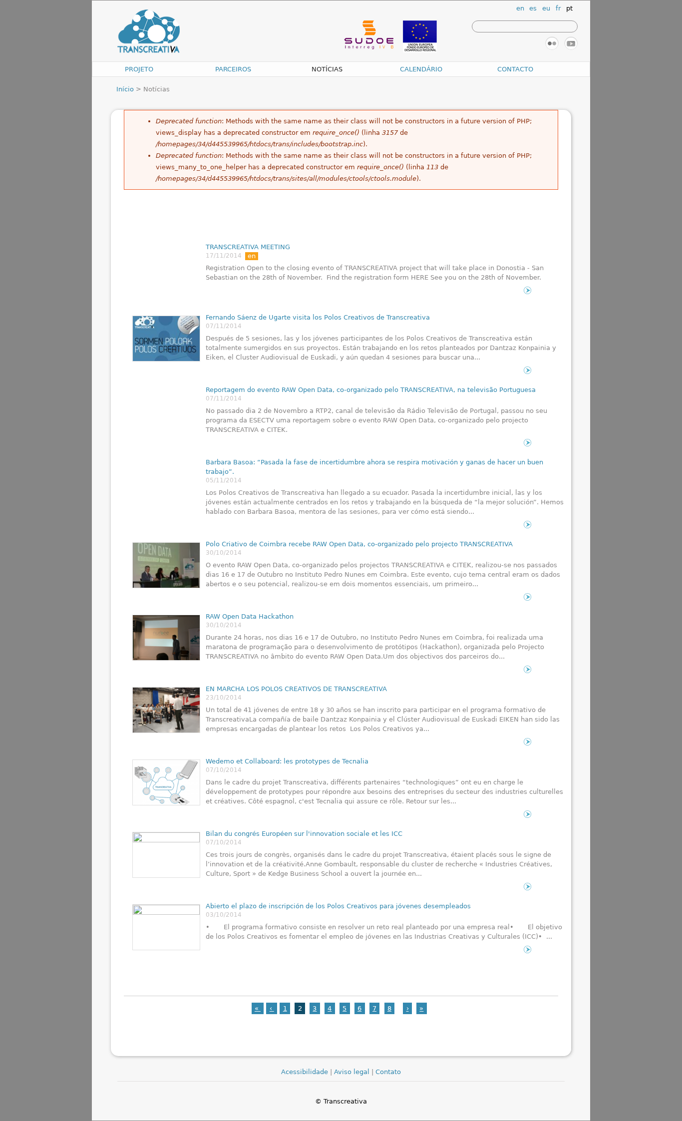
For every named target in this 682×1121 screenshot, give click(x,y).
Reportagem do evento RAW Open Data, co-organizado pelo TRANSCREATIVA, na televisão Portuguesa (371, 389)
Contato (388, 1072)
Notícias (327, 69)
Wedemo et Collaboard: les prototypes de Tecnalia (287, 761)
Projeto (139, 69)
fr (558, 8)
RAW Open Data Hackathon (250, 616)
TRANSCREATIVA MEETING (248, 247)
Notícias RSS (521, 1046)
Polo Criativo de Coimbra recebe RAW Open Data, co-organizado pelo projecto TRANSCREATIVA (359, 544)
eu (546, 8)
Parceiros (233, 69)
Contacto (515, 69)
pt (569, 8)
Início (125, 89)
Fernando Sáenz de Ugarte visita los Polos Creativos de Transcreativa (318, 317)
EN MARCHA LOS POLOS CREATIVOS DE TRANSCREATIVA (296, 689)
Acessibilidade (304, 1072)
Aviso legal (351, 1072)
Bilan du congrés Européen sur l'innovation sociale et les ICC (304, 833)
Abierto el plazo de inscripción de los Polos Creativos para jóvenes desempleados (338, 906)
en (520, 8)
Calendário (421, 69)
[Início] (148, 31)
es (533, 8)
